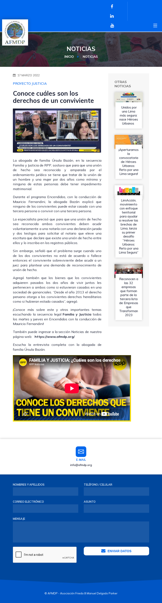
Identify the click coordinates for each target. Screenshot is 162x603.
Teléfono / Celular (98, 484)
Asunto (90, 501)
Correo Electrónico (28, 501)
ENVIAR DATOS (119, 551)
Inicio (69, 57)
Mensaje (19, 518)
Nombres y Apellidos (29, 484)
